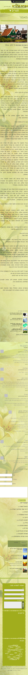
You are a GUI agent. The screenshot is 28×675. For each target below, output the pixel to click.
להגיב (26, 364)
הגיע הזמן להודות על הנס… (16, 555)
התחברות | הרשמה (19, 1)
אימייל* (14, 479)
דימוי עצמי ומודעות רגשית (20, 509)
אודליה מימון (23, 411)
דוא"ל (22, 592)
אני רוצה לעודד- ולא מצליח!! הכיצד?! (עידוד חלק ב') (16, 324)
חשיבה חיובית (23, 520)
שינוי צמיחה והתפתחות (21, 536)
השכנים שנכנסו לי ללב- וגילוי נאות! (16, 569)
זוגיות (26, 512)
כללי (26, 523)
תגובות (24, 545)
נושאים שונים (24, 525)
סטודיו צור (10, 670)
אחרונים (16, 542)
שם (23, 588)
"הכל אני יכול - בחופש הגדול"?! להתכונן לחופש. (16, 329)
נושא (22, 596)
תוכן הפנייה (20, 600)
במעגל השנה (24, 506)
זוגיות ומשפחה (23, 514)
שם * (13, 475)
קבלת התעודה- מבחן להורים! (16, 313)
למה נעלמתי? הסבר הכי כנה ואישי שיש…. (16, 549)
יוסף (26, 457)
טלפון (14, 483)
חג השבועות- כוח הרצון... (17, 318)
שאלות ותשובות (23, 533)
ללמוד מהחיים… (18, 561)
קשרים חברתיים (23, 531)
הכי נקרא (23, 542)
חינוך (26, 517)
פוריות (26, 528)
